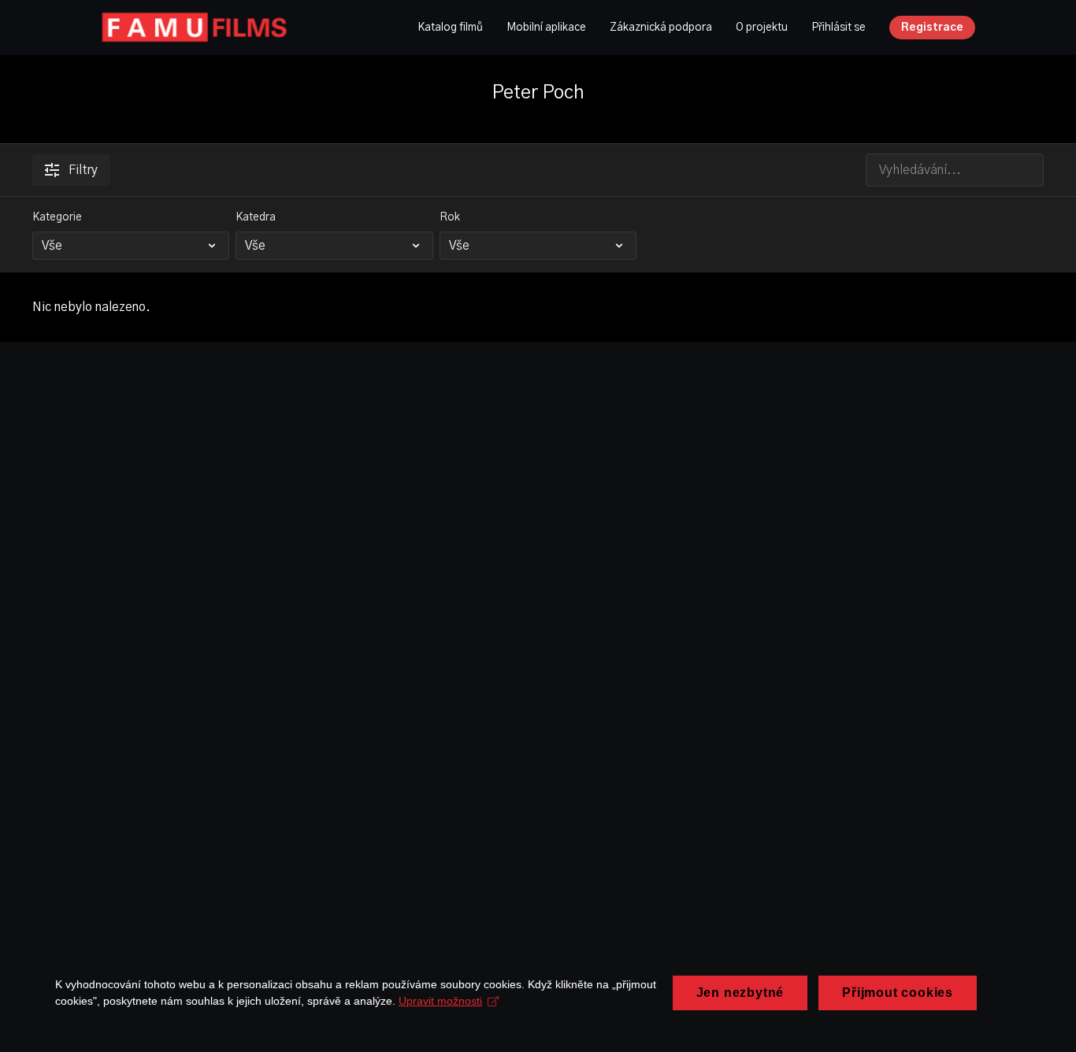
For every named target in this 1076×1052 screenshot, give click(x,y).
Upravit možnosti (440, 1001)
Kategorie (57, 217)
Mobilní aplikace (546, 27)
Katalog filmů (450, 27)
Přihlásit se (838, 27)
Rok (450, 217)
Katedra (256, 217)
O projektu (762, 27)
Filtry (83, 170)
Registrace (932, 27)
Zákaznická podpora (661, 27)
